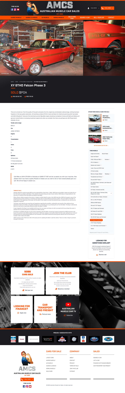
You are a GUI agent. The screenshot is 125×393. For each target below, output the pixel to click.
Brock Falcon (105, 153)
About (71, 357)
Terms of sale (74, 366)
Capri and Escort (95, 156)
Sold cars (72, 17)
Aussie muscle (16, 17)
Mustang (108, 174)
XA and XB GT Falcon (96, 179)
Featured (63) (5, 73)
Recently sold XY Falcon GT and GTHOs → (99, 232)
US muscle (45, 17)
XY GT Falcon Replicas (96, 222)
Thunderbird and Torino (97, 176)
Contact (111, 17)
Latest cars (50, 357)
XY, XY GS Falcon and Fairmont (99, 225)
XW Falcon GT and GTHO (97, 211)
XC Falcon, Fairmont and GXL (98, 189)
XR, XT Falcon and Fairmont (97, 208)
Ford (16, 81)
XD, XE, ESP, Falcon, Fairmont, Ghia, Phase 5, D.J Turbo (101, 193)
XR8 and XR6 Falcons (96, 202)
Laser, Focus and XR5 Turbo (97, 168)
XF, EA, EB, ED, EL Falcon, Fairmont (99, 196)
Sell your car (99, 17)
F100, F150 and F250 (96, 159)
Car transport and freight (101, 366)
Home (12, 81)
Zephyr (92, 228)
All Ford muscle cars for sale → (101, 145)
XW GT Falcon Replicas (96, 214)
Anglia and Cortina (95, 153)
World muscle (58, 17)
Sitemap (72, 371)
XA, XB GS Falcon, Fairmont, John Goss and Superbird (101, 183)
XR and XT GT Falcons (96, 205)
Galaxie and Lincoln (96, 165)
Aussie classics (31, 17)
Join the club (74, 368)
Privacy (72, 363)
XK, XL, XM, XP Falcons (96, 199)
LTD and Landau (94, 171)
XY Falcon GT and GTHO (26, 81)
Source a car (85, 17)
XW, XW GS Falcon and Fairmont (98, 217)
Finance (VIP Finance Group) (102, 363)
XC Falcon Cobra (95, 186)
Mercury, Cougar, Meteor (96, 174)
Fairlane (107, 159)
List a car (96, 360)
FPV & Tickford (95, 162)
